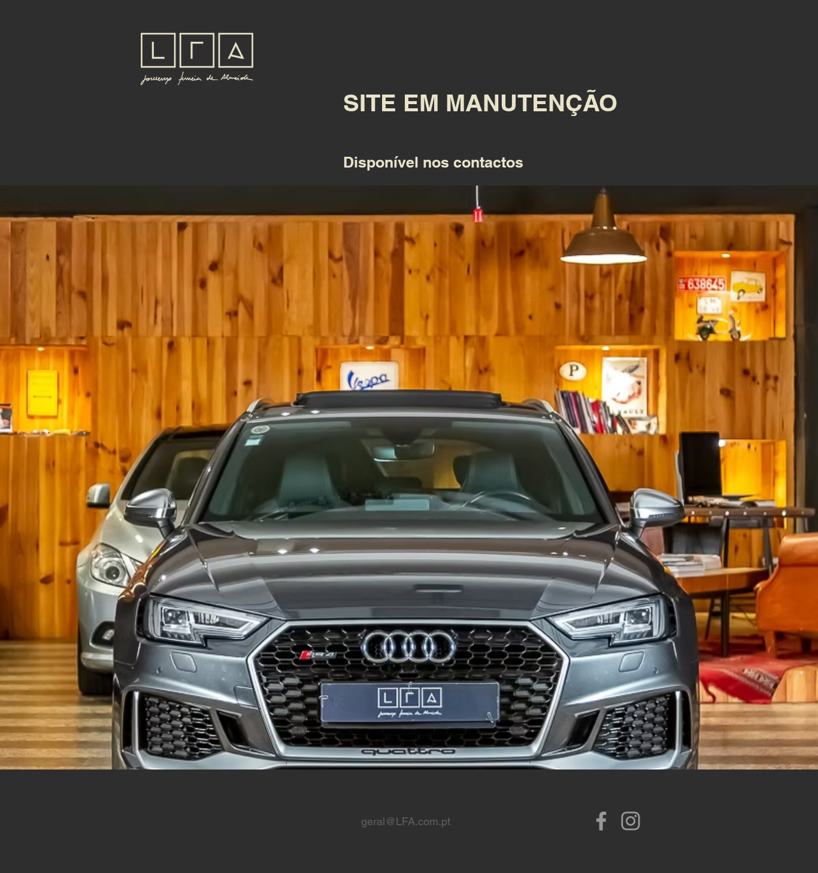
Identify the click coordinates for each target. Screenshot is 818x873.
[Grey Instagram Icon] (630, 821)
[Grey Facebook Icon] (601, 821)
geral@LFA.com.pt (405, 821)
